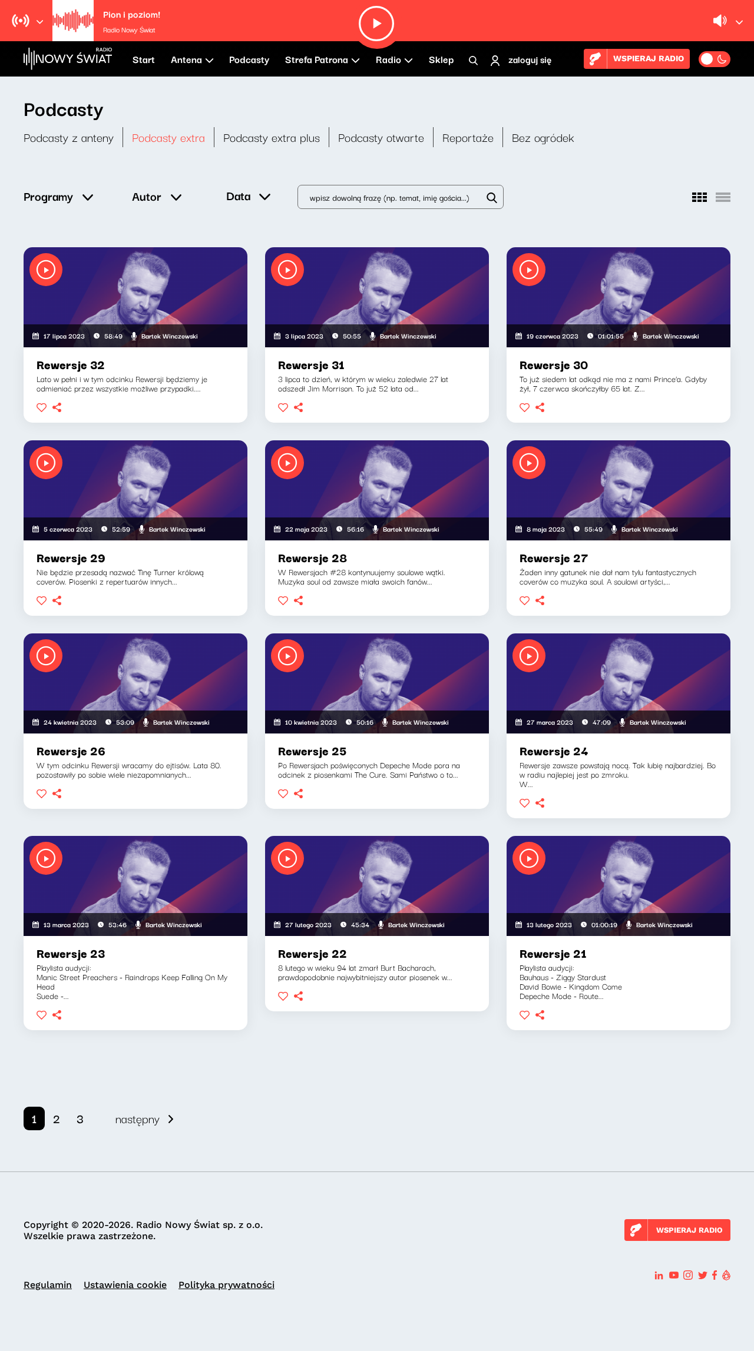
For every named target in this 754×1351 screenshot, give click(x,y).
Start (144, 59)
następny (137, 1118)
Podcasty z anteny (69, 137)
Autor (146, 196)
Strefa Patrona (316, 59)
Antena (186, 59)
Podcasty (249, 59)
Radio (388, 59)
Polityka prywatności (226, 1284)
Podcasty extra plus (271, 137)
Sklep (441, 59)
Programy (48, 196)
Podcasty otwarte (381, 137)
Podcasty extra (168, 137)
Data (238, 195)
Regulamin (48, 1284)
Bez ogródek (543, 137)
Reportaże (468, 137)
